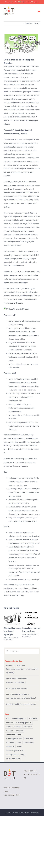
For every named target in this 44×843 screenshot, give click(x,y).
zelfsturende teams (13, 759)
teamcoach (10, 747)
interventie (28, 727)
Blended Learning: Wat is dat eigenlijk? (12, 631)
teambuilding (28, 743)
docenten (9, 723)
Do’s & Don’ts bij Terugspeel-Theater (21, 704)
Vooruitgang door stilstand (17, 688)
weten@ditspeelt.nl (32, 2)
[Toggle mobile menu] (39, 10)
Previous (29, 23)
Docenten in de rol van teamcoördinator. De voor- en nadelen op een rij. (22, 669)
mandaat (9, 731)
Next (37, 23)
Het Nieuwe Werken (13, 727)
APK (7, 719)
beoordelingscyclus (19, 719)
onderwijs (19, 731)
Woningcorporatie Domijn (15, 755)
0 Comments (8, 639)
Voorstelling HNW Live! (14, 751)
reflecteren (29, 739)
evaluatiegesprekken (23, 723)
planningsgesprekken (14, 739)
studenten (10, 743)
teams (19, 747)
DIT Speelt (15, 130)
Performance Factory (13, 735)
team (19, 743)
